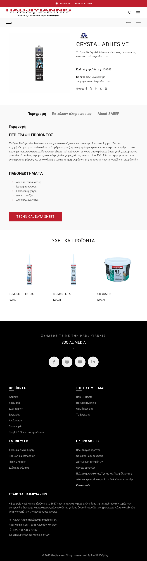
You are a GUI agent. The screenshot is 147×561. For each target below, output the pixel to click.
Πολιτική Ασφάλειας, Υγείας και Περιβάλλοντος (104, 473)
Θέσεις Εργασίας (86, 467)
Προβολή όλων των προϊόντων (26, 432)
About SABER (109, 114)
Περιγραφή (37, 114)
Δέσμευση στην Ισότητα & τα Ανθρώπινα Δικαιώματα (106, 479)
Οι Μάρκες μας (84, 408)
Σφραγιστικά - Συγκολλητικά (93, 81)
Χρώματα (14, 402)
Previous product (129, 22)
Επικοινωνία (83, 485)
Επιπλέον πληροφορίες (72, 114)
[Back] (9, 22)
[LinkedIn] (93, 362)
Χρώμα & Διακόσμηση (21, 450)
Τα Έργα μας (83, 414)
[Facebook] (54, 362)
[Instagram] (67, 362)
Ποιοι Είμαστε (84, 397)
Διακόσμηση (16, 408)
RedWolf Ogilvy (99, 555)
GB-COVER (104, 294)
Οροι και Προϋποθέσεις (89, 455)
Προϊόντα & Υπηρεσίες (22, 455)
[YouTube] (80, 362)
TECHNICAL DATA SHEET (35, 216)
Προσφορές (15, 426)
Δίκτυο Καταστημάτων (89, 461)
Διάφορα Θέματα (19, 467)
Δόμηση (13, 397)
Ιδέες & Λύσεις (17, 461)
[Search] (130, 12)
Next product (138, 22)
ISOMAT (13, 300)
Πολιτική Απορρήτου (88, 450)
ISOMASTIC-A (62, 294)
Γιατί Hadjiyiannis (86, 402)
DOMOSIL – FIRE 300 (21, 294)
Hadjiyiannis (58, 555)
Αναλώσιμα (98, 77)
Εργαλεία (14, 414)
